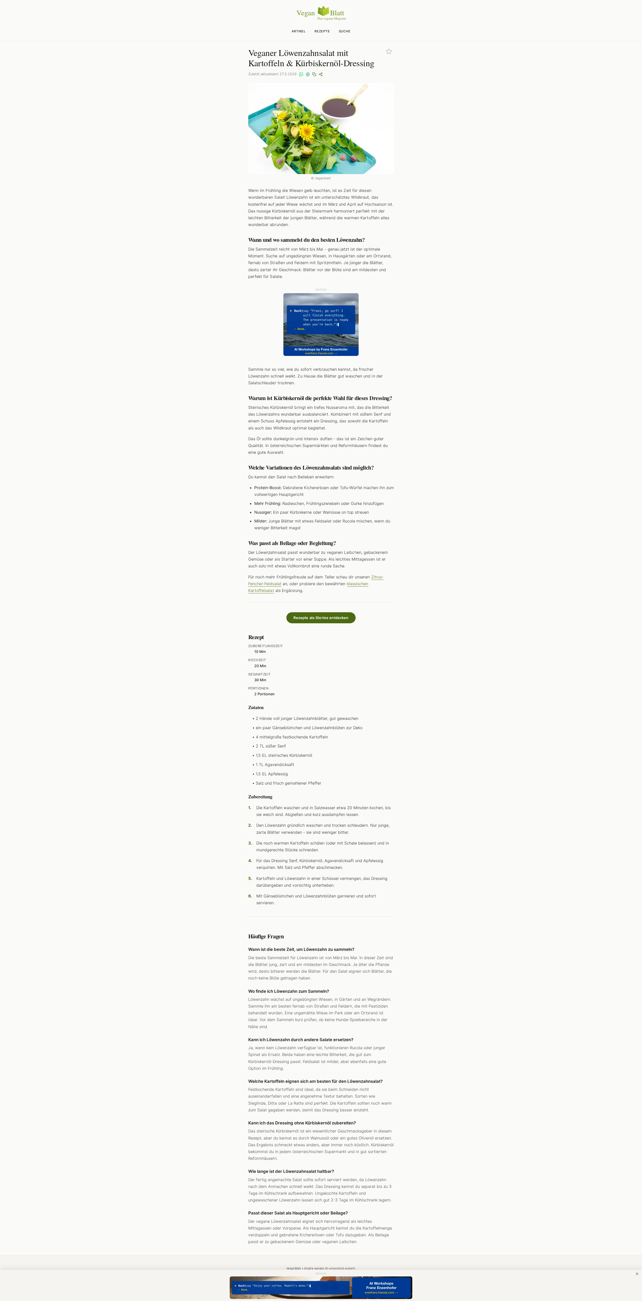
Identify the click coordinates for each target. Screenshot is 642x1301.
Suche (345, 31)
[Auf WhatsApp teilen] (301, 74)
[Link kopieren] (314, 74)
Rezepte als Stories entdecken (320, 618)
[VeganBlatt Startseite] (321, 19)
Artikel (299, 31)
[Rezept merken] (389, 51)
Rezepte (322, 31)
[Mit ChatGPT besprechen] (308, 74)
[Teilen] (321, 74)
